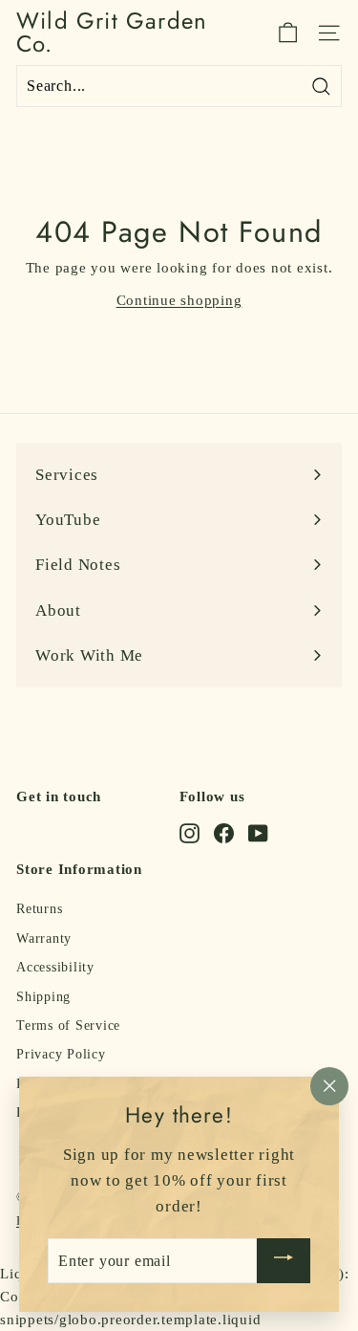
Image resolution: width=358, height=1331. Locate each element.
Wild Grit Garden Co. (111, 32)
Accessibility (55, 967)
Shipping (43, 997)
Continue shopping (179, 300)
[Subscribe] (283, 1260)
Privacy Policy (61, 1054)
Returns (39, 909)
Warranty (44, 938)
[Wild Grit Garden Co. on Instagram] (189, 832)
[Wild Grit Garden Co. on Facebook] (224, 832)
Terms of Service (68, 1025)
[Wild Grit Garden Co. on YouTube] (258, 832)
